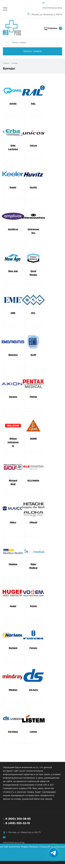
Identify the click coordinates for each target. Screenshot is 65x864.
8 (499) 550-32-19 (17, 823)
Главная (6, 63)
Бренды (15, 63)
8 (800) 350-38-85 (18, 819)
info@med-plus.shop (52, 8)
